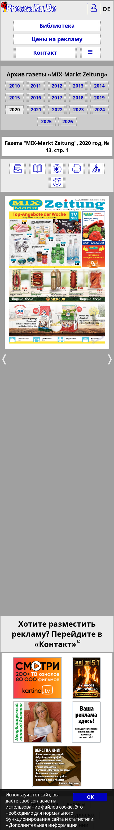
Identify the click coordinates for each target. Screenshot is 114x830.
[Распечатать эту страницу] (76, 168)
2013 (78, 86)
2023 (78, 110)
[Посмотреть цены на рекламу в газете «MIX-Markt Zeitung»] (57, 168)
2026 (67, 121)
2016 (35, 98)
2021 (36, 110)
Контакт (45, 52)
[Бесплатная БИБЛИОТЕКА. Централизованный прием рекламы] (30, 10)
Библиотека (57, 25)
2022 (57, 110)
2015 (14, 98)
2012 (57, 86)
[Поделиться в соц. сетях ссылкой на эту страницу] (96, 168)
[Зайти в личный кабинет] (93, 8)
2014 (99, 86)
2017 (57, 98)
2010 (14, 86)
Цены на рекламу (57, 39)
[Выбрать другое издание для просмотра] (17, 168)
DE (106, 9)
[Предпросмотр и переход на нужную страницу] (37, 168)
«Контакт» (55, 644)
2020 (14, 110)
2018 (78, 98)
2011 (35, 86)
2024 (99, 110)
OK (90, 797)
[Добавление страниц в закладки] (57, 182)
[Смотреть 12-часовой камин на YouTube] (87, 678)
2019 (99, 98)
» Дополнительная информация (42, 825)
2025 (46, 121)
